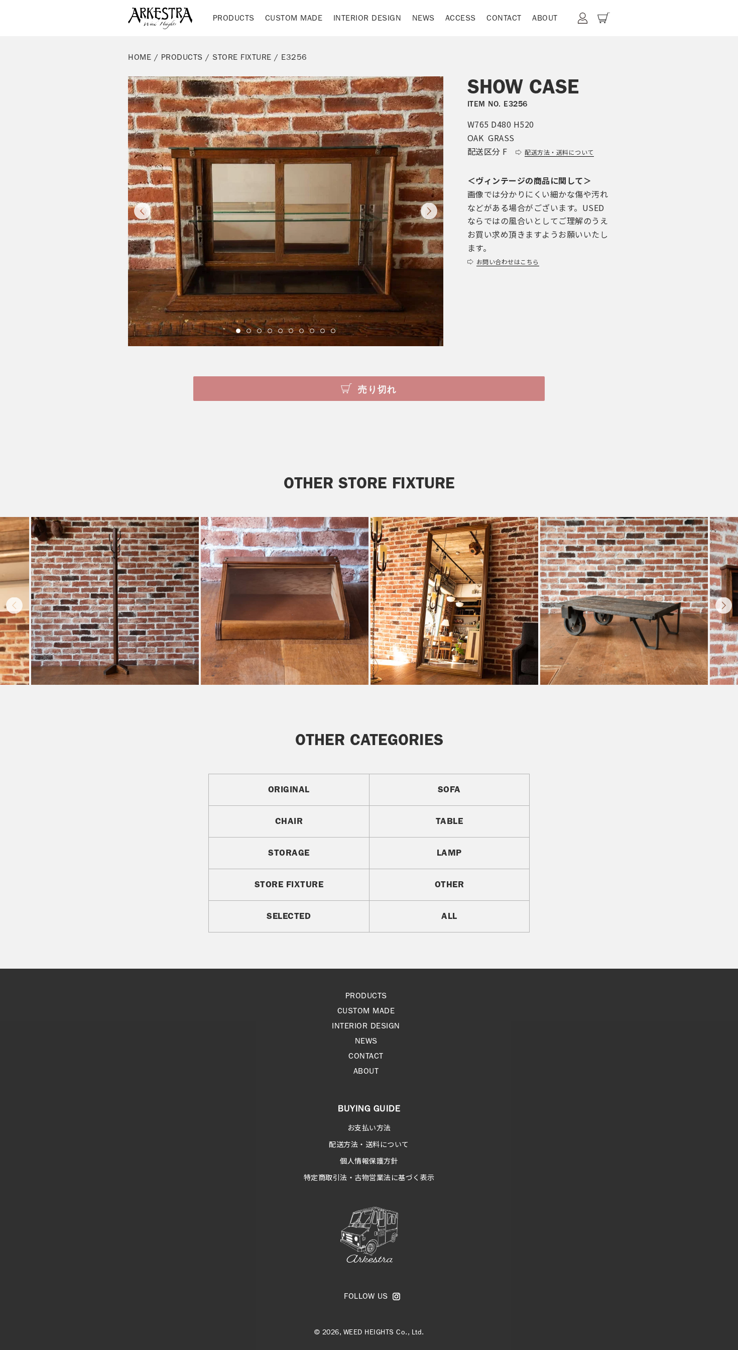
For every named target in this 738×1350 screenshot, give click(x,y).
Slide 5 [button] (280, 331)
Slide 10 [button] (333, 331)
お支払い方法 (369, 1127)
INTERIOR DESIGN (367, 18)
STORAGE (289, 852)
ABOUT (545, 18)
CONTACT (504, 18)
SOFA (449, 789)
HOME (139, 57)
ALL (449, 915)
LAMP (449, 852)
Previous (14, 605)
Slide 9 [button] (322, 331)
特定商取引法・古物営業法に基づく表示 (369, 1177)
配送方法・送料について (369, 1144)
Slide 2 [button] (249, 331)
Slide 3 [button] (259, 331)
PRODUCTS (234, 18)
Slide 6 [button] (291, 331)
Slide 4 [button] (270, 331)
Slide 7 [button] (301, 331)
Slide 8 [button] (312, 331)
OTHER (449, 884)
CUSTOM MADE (294, 18)
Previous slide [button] (142, 211)
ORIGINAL (289, 789)
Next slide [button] (429, 211)
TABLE (449, 820)
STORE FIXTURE (242, 57)
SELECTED (289, 915)
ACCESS (460, 18)
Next (723, 605)
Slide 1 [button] (238, 331)
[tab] (238, 331)
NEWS (423, 18)
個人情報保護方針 (369, 1161)
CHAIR (289, 820)
